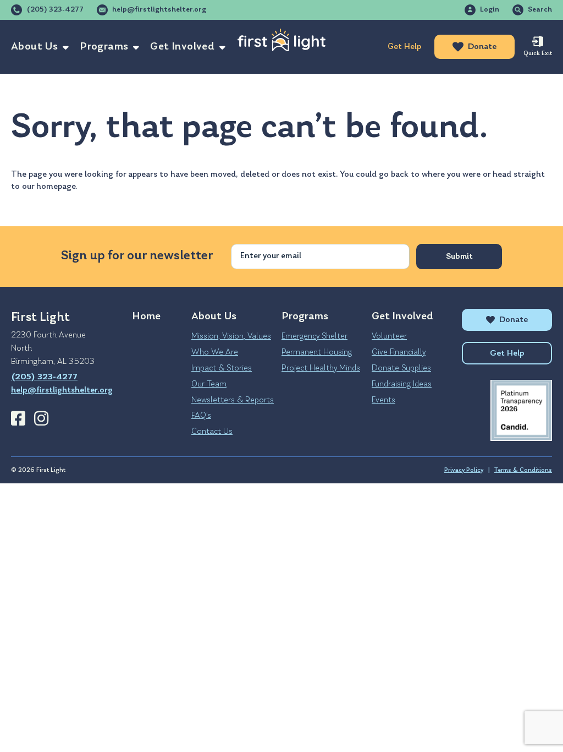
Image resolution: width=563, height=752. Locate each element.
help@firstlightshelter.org (159, 10)
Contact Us (212, 431)
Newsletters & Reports (232, 400)
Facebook (18, 418)
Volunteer (389, 336)
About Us (34, 46)
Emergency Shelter (314, 336)
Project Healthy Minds (321, 368)
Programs (104, 46)
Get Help (404, 46)
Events (383, 400)
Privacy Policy (463, 470)
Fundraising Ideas (402, 384)
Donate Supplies (401, 368)
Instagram (41, 418)
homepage (55, 186)
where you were (451, 174)
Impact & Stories (221, 368)
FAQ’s (201, 415)
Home (146, 316)
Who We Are (214, 352)
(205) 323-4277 (55, 10)
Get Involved (182, 46)
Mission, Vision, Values (231, 336)
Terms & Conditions (523, 470)
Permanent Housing (317, 352)
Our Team (209, 384)
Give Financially (399, 352)
